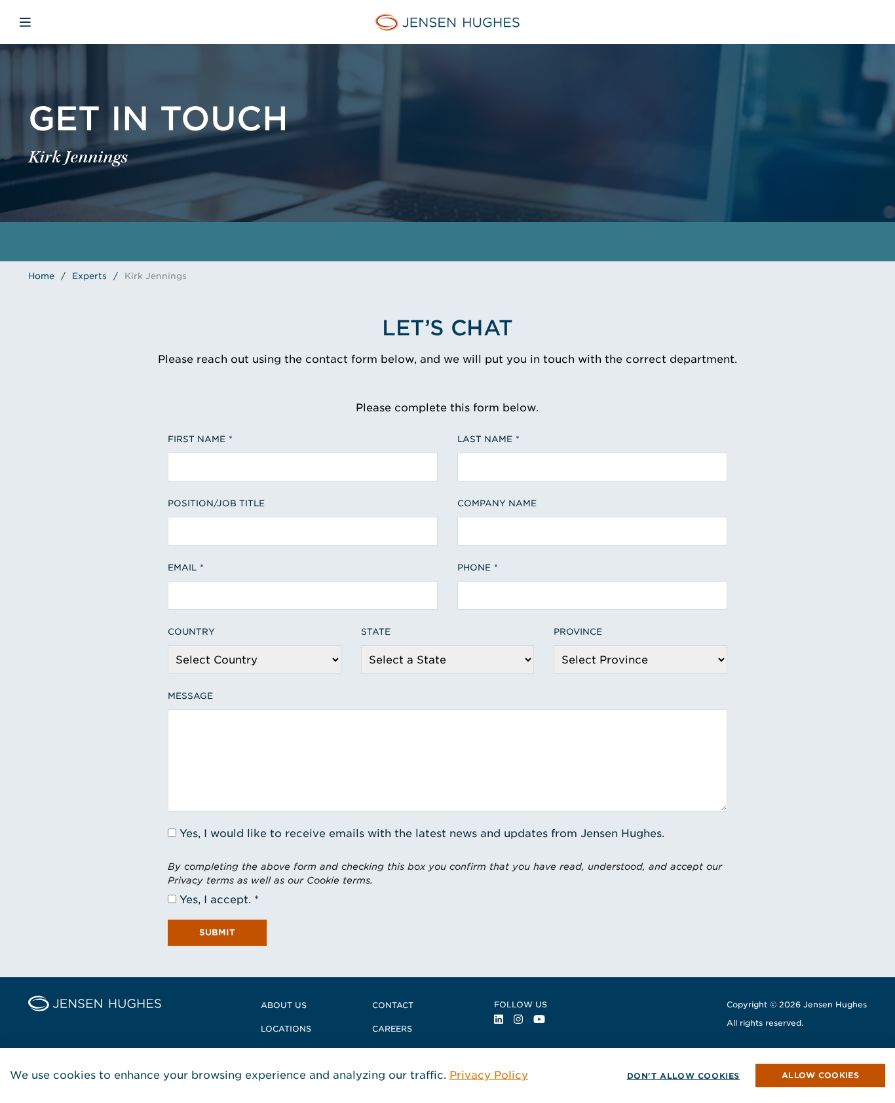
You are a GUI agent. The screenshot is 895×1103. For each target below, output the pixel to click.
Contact (392, 1005)
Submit (217, 932)
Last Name (484, 439)
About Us (284, 1005)
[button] (820, 1075)
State (375, 632)
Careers (392, 1029)
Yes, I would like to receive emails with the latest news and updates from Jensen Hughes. (422, 833)
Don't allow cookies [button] (683, 1076)
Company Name (497, 503)
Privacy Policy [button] (488, 1075)
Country (191, 632)
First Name (196, 439)
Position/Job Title (216, 503)
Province (578, 632)
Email (182, 567)
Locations (286, 1029)
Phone (474, 567)
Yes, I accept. (215, 899)
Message (190, 696)
